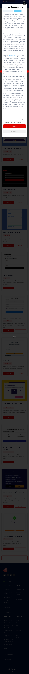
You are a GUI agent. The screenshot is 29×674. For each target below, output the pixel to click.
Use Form (14, 126)
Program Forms (12, 55)
